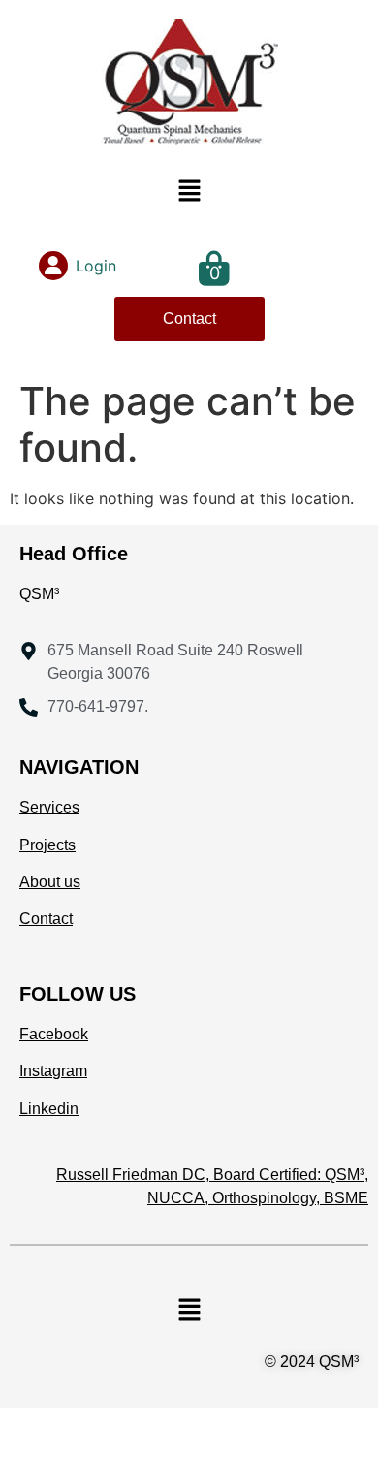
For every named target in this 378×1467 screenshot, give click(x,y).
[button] (189, 191)
